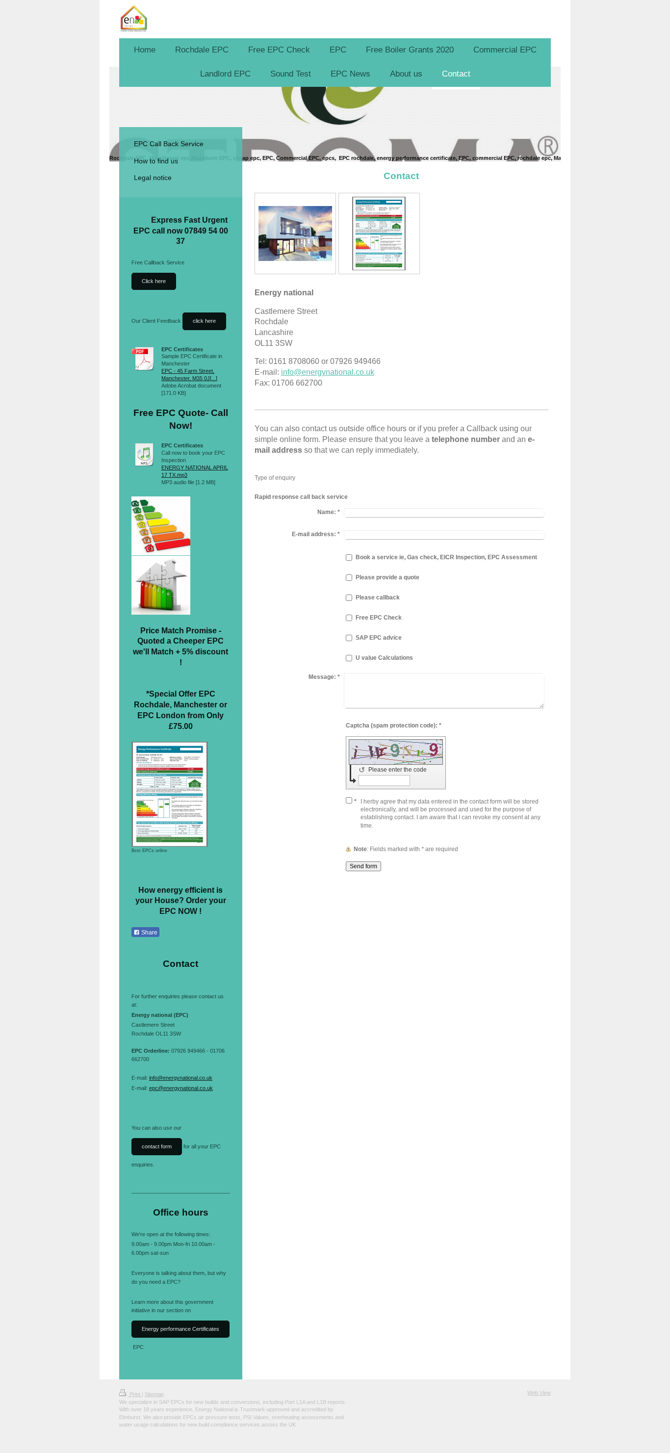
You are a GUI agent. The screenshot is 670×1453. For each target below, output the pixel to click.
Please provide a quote (387, 577)
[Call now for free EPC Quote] (295, 233)
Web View (539, 1393)
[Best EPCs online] (169, 794)
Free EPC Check (379, 617)
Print (135, 1394)
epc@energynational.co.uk (181, 1088)
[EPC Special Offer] (160, 585)
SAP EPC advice (379, 637)
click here (204, 321)
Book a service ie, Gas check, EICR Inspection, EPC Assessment (446, 557)
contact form (157, 1146)
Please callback (378, 597)
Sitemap (154, 1394)
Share (148, 932)
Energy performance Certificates (180, 1329)
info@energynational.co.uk (327, 372)
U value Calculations (384, 657)
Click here (154, 281)
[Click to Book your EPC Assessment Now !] (160, 525)
